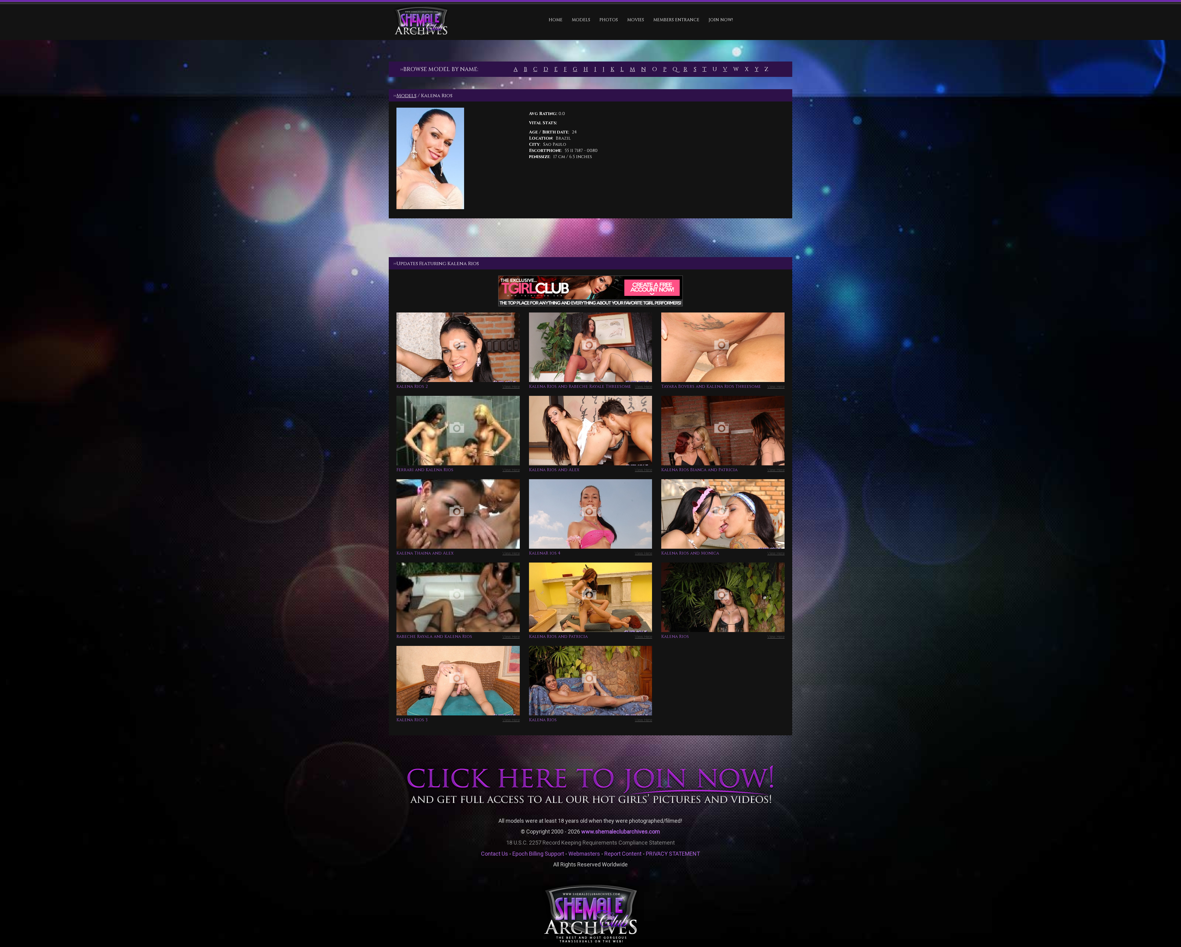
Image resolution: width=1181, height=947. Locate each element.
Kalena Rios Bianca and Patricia (699, 470)
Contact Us (494, 853)
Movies (635, 20)
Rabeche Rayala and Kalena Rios (434, 636)
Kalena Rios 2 (412, 386)
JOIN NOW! (721, 20)
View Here (511, 386)
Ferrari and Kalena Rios (424, 470)
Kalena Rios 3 (411, 720)
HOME (556, 20)
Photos (608, 20)
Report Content (623, 853)
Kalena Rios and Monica (690, 553)
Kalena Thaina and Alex (425, 553)
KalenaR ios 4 (544, 553)
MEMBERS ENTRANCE (676, 20)
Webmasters (584, 853)
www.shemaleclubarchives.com (620, 831)
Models (581, 20)
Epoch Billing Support (538, 853)
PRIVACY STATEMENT (673, 853)
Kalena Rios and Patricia (558, 636)
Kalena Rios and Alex (554, 470)
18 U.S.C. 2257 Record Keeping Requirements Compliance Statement (590, 842)
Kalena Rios (675, 636)
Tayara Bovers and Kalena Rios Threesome (711, 386)
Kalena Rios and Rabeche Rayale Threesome (580, 386)
